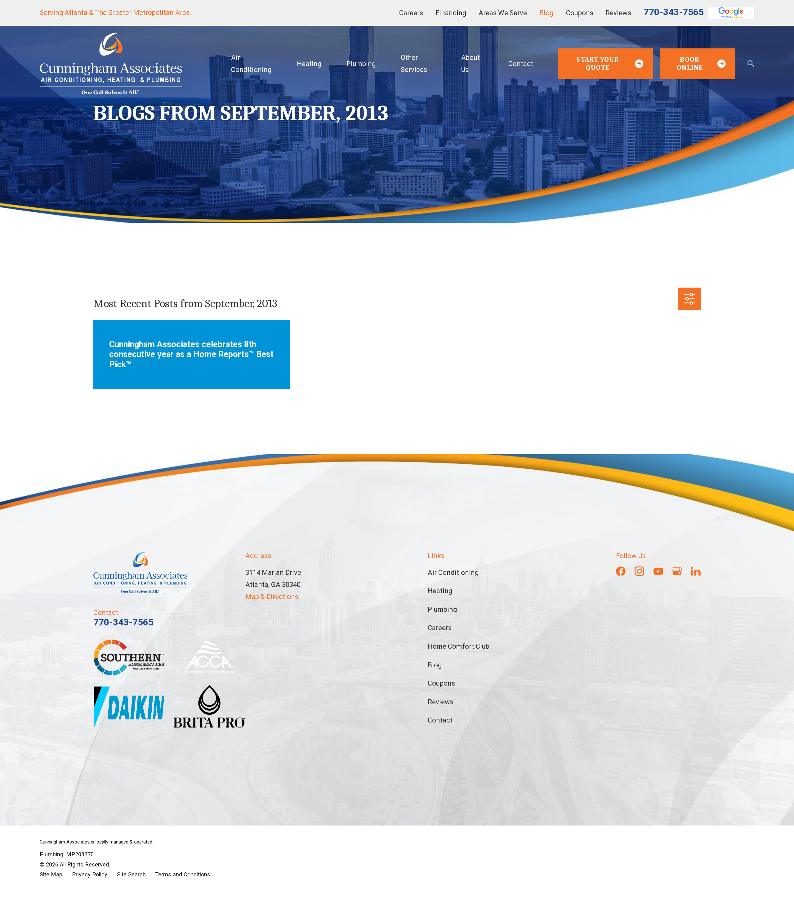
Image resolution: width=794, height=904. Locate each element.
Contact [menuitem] (520, 64)
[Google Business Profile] (677, 571)
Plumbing (442, 609)
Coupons (579, 13)
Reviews (618, 13)
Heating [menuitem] (309, 64)
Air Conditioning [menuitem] (251, 64)
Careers (411, 13)
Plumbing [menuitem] (361, 64)
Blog (546, 13)
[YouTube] (658, 571)
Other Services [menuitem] (414, 64)
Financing (450, 13)
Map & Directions (271, 597)
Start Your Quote (597, 64)
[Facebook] (621, 571)
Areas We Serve (503, 13)
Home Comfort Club (458, 646)
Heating (440, 591)
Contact (440, 720)
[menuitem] (51, 875)
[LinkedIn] (696, 571)
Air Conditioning (453, 572)
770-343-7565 (674, 12)
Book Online (690, 64)
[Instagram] (639, 571)
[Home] (111, 64)
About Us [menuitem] (470, 64)
